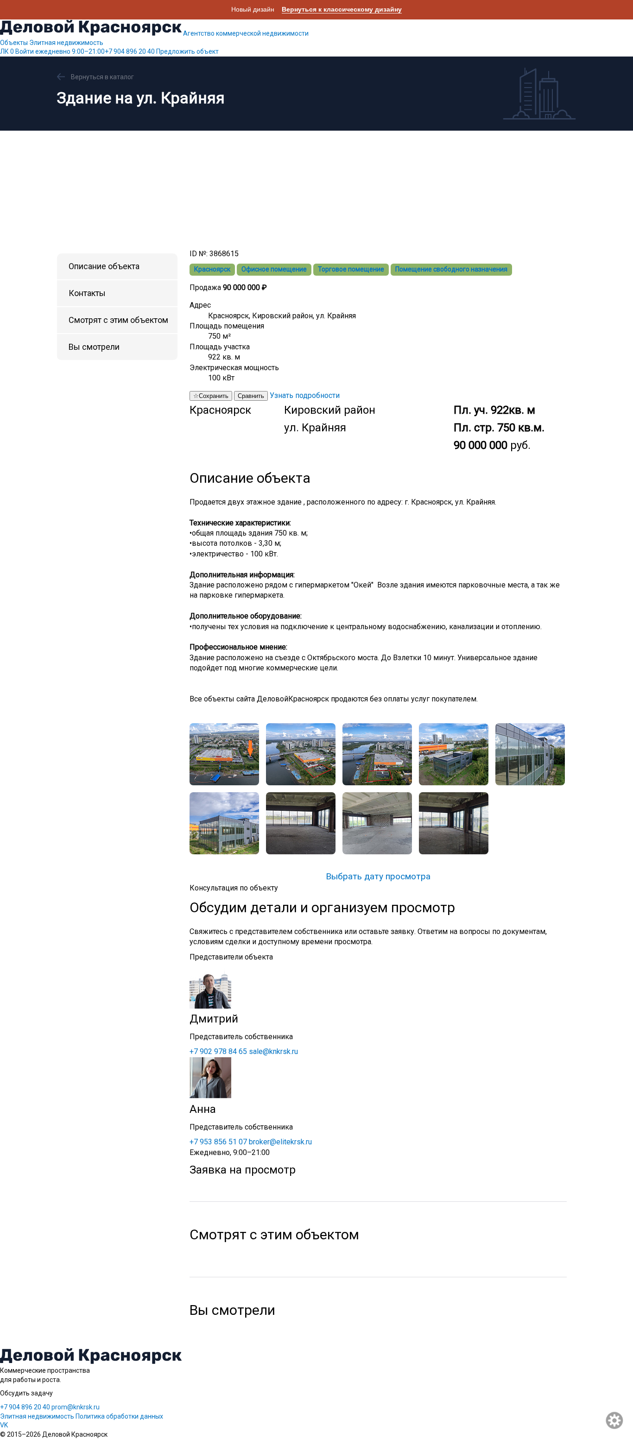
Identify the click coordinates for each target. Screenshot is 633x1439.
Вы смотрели (94, 347)
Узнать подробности (305, 395)
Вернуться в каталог (102, 77)
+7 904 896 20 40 (95, 51)
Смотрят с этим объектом (118, 320)
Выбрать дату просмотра (378, 876)
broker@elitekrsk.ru (280, 1141)
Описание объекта (104, 266)
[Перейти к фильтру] (615, 1421)
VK (4, 1425)
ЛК (7, 51)
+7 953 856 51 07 (218, 1141)
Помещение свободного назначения (451, 269)
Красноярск (212, 269)
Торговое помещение (351, 269)
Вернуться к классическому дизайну (342, 9)
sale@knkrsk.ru (273, 1051)
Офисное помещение (274, 269)
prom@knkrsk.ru (75, 1407)
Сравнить (251, 395)
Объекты (14, 42)
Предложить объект (187, 51)
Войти (24, 51)
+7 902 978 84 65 (218, 1051)
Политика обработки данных (119, 1416)
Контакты (87, 293)
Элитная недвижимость (66, 42)
